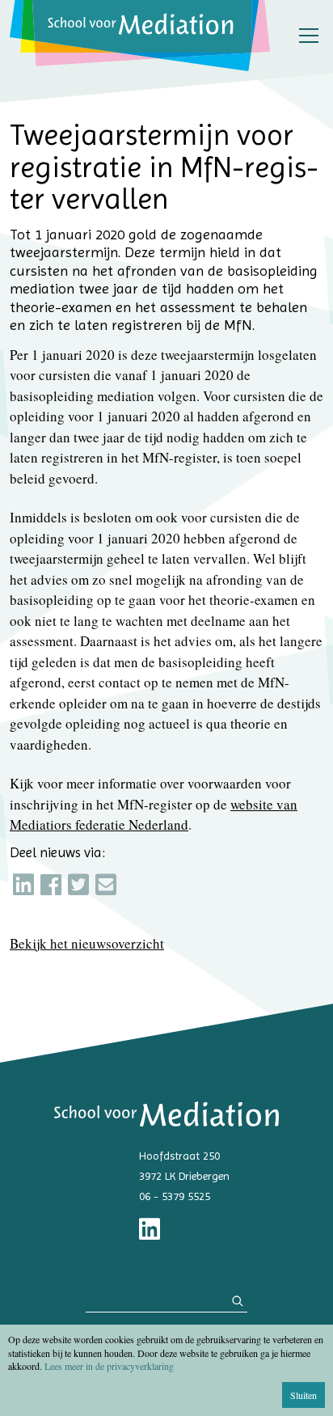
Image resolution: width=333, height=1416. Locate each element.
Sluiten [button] (303, 1395)
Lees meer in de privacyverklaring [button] (109, 1365)
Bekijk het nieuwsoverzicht (87, 943)
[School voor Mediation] (140, 35)
